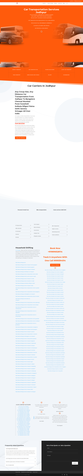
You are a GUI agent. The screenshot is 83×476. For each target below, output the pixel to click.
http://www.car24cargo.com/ (21, 262)
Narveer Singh (27, 474)
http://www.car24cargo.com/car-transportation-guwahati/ (26, 338)
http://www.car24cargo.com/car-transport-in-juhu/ (55, 300)
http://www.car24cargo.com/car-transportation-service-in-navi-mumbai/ (55, 320)
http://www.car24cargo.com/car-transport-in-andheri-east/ (55, 302)
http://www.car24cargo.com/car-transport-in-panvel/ (55, 294)
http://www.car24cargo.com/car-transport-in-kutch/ (25, 359)
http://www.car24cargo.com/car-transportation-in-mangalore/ (55, 340)
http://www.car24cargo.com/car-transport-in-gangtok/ (25, 368)
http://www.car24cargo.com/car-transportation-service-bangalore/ (28, 291)
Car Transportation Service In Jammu (23, 422)
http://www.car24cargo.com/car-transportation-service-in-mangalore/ (55, 366)
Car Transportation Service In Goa (23, 425)
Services (44, 3)
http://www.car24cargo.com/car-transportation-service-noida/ (27, 274)
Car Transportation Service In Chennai (23, 421)
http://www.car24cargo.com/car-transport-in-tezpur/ (55, 278)
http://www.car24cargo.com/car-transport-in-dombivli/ (55, 296)
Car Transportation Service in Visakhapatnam (24, 418)
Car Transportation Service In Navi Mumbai (23, 426)
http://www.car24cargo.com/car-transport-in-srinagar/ (55, 326)
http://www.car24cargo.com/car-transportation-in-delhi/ (55, 342)
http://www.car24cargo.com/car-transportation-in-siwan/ (55, 348)
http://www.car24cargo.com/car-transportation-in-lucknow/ (26, 352)
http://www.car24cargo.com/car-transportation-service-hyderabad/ (28, 302)
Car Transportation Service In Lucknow (24, 432)
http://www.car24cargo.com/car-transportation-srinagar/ (55, 328)
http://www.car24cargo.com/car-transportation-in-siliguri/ (26, 387)
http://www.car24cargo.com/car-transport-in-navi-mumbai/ (55, 322)
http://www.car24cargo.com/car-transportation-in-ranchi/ (55, 364)
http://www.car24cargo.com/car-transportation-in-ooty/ (55, 338)
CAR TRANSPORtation (33, 69)
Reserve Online (55, 265)
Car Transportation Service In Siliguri (23, 428)
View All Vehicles (20, 137)
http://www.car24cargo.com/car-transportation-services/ (55, 332)
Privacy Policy (18, 472)
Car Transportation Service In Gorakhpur (23, 431)
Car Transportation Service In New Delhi (23, 427)
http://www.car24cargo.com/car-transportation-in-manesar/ (26, 334)
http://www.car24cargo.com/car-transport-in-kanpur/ (25, 345)
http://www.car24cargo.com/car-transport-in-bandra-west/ (55, 308)
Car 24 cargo (18, 250)
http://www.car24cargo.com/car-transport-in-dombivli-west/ (55, 298)
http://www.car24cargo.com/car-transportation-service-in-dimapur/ (28, 320)
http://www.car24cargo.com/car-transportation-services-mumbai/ (27, 296)
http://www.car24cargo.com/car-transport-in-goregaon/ (55, 304)
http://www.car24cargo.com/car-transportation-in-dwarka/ (55, 358)
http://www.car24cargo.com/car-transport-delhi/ (24, 389)
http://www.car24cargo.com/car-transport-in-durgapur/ (55, 344)
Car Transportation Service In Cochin (23, 435)
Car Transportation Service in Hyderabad (23, 410)
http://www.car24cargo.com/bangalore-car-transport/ (25, 294)
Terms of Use (35, 472)
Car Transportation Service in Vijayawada (23, 417)
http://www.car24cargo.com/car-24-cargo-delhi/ (55, 370)
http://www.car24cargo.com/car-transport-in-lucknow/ (25, 350)
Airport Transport (16, 69)
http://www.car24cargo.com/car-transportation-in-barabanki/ (55, 362)
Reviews (55, 3)
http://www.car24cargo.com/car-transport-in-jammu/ (25, 331)
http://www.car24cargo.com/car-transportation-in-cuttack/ (55, 354)
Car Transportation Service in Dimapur (24, 416)
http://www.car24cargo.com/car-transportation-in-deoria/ (55, 346)
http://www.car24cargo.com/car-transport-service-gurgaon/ (26, 264)
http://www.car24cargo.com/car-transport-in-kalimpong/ (26, 370)
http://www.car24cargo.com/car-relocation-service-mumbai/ (55, 316)
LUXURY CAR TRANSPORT (66, 69)
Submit (75, 463)
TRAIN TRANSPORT (16, 74)
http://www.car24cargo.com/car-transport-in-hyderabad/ (26, 343)
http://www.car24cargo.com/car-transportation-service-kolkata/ (27, 304)
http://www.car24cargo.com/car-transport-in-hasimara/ (25, 384)
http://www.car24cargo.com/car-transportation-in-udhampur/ (55, 336)
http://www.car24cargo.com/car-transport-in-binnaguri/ (26, 391)
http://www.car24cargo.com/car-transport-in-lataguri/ (25, 380)
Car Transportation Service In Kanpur (23, 433)
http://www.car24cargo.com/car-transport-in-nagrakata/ (26, 382)
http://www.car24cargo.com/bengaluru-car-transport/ (25, 336)
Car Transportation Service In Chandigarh (23, 423)
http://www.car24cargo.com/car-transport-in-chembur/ (55, 292)
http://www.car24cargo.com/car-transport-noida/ (24, 285)
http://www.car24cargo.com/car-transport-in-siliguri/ (25, 364)
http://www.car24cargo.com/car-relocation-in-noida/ (25, 281)
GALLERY (50, 74)
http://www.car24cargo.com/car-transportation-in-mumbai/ (26, 357)
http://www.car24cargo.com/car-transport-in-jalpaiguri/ (25, 375)
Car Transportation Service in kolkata (23, 411)
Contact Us (60, 3)
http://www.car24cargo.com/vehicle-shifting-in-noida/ (25, 283)
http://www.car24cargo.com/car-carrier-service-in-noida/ (26, 276)
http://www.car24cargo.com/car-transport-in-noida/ (25, 278)
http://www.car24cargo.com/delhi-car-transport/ (55, 288)
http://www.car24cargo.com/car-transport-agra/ (24, 361)
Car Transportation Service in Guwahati (24, 415)
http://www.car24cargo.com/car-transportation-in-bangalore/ (27, 327)
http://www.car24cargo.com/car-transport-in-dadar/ (55, 314)
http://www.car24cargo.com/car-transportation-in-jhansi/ (55, 360)
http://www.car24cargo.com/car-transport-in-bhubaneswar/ (26, 347)
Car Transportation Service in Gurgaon (24, 413)
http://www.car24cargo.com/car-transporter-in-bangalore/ (26, 373)
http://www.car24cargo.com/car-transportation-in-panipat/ (55, 350)
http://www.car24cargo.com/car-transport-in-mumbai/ (55, 312)
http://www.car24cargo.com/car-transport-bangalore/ (25, 340)
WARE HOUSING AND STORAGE (33, 74)
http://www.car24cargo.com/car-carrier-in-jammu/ (55, 330)
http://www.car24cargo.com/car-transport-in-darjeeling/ (26, 366)
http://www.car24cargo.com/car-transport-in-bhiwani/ (25, 269)
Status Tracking (50, 3)
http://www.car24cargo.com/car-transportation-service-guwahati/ (27, 318)
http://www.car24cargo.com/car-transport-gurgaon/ (25, 267)
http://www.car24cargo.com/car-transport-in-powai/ (55, 306)
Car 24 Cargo (34, 14)
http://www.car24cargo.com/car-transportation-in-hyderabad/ (55, 356)
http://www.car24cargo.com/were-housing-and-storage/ (55, 334)
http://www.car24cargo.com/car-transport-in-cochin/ (55, 280)
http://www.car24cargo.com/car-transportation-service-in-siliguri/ (55, 282)
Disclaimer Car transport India (26, 472)
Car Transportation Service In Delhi (23, 412)
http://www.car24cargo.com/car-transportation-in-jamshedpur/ (55, 352)
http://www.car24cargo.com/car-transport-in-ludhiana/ (25, 354)
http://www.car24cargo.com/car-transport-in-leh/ (55, 286)
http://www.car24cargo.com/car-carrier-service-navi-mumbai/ (55, 324)
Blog (64, 3)
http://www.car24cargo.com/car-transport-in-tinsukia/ (55, 276)
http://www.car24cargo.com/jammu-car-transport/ (55, 368)
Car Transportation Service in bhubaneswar (23, 420)
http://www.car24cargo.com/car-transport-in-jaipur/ (55, 284)
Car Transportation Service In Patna (23, 430)
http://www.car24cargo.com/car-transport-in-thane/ (55, 290)
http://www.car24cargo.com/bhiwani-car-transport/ (25, 271)
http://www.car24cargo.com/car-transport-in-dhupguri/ (25, 377)
